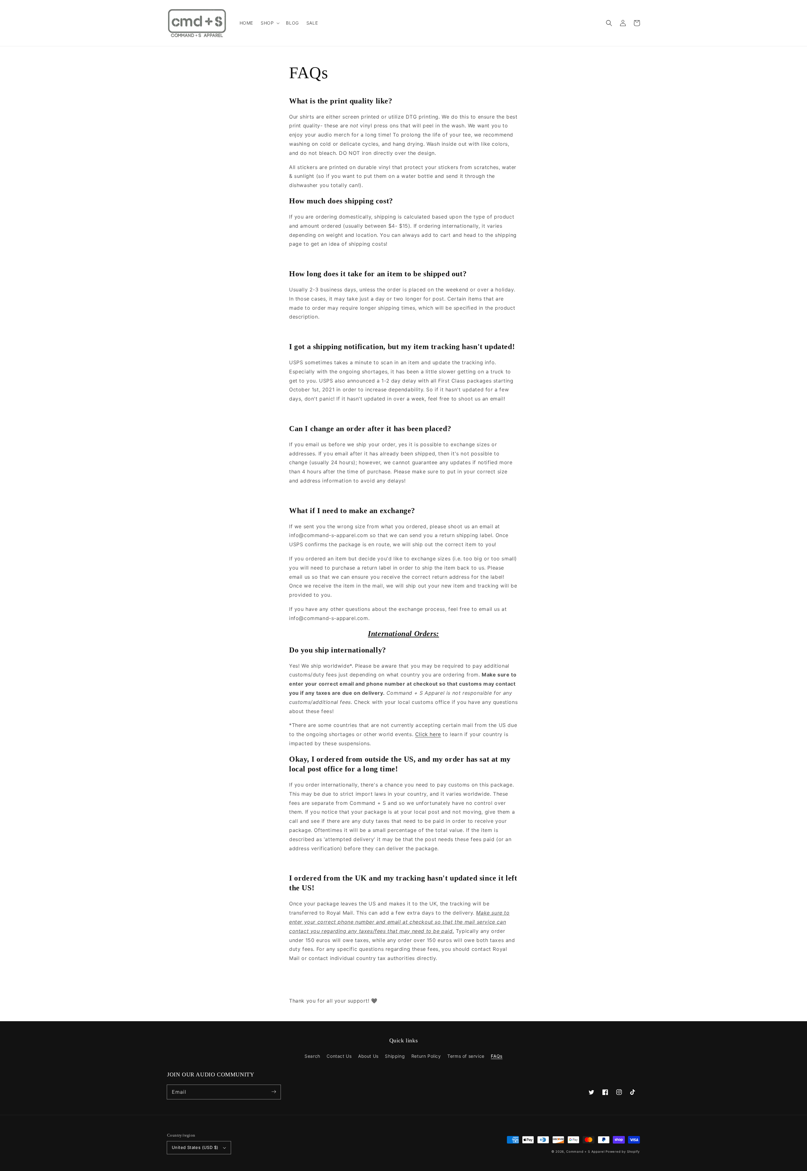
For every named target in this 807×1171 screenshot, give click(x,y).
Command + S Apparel (585, 1151)
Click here (428, 734)
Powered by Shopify (623, 1151)
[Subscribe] (274, 1092)
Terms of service (466, 1056)
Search (312, 1056)
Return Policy (426, 1056)
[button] (609, 23)
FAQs (496, 1056)
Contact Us (339, 1056)
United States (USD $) (195, 1147)
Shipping (395, 1056)
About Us (368, 1056)
